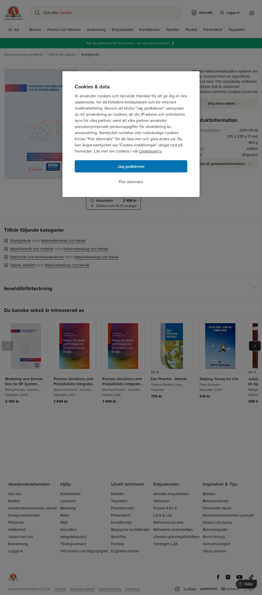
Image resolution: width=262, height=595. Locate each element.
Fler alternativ (131, 181)
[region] (131, 134)
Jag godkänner (131, 166)
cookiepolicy (150, 151)
